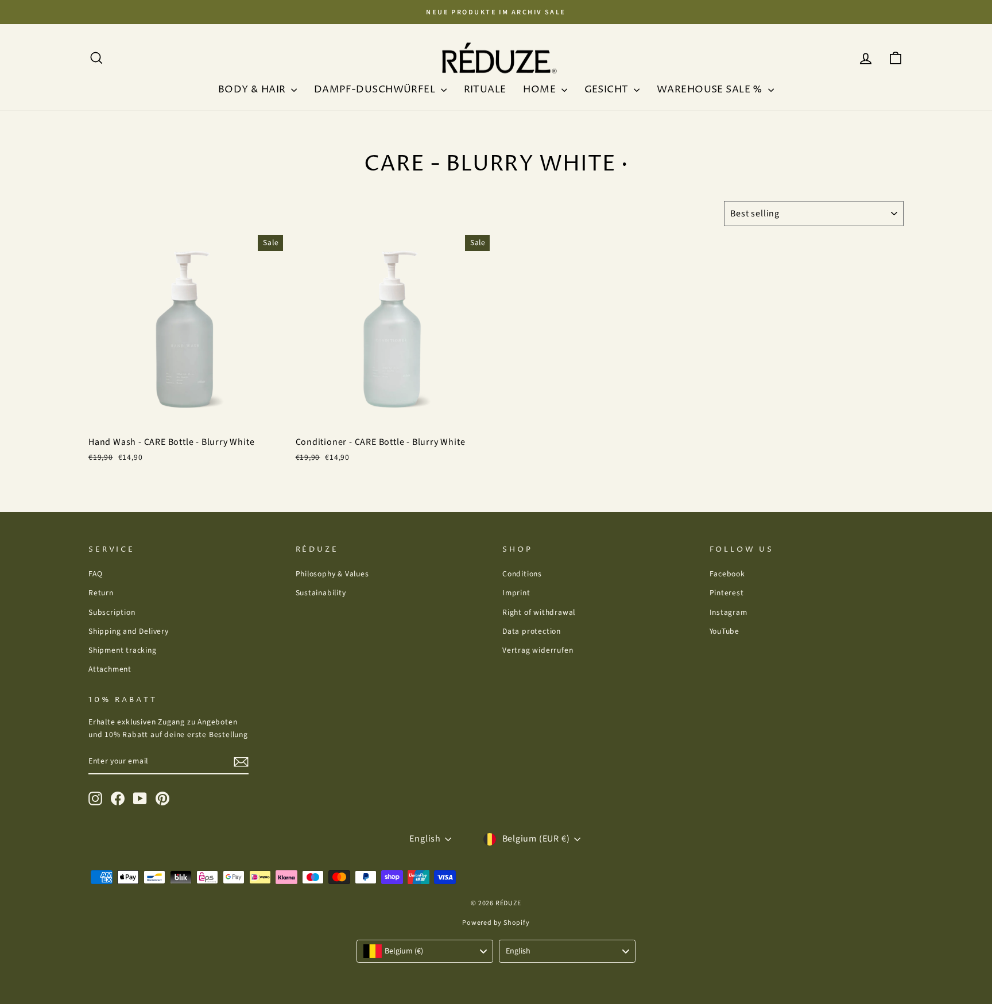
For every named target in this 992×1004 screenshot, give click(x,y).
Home (540, 89)
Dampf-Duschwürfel (376, 89)
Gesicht (607, 89)
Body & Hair (253, 89)
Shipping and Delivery (128, 631)
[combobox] (424, 951)
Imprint (516, 592)
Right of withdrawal (538, 612)
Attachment (109, 669)
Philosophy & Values (332, 573)
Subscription (111, 612)
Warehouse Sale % (711, 89)
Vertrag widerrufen (537, 650)
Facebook (727, 573)
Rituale (485, 89)
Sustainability (321, 592)
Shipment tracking (122, 650)
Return (101, 592)
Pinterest (727, 592)
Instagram (728, 612)
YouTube (725, 631)
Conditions (522, 573)
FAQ (95, 573)
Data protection (531, 631)
